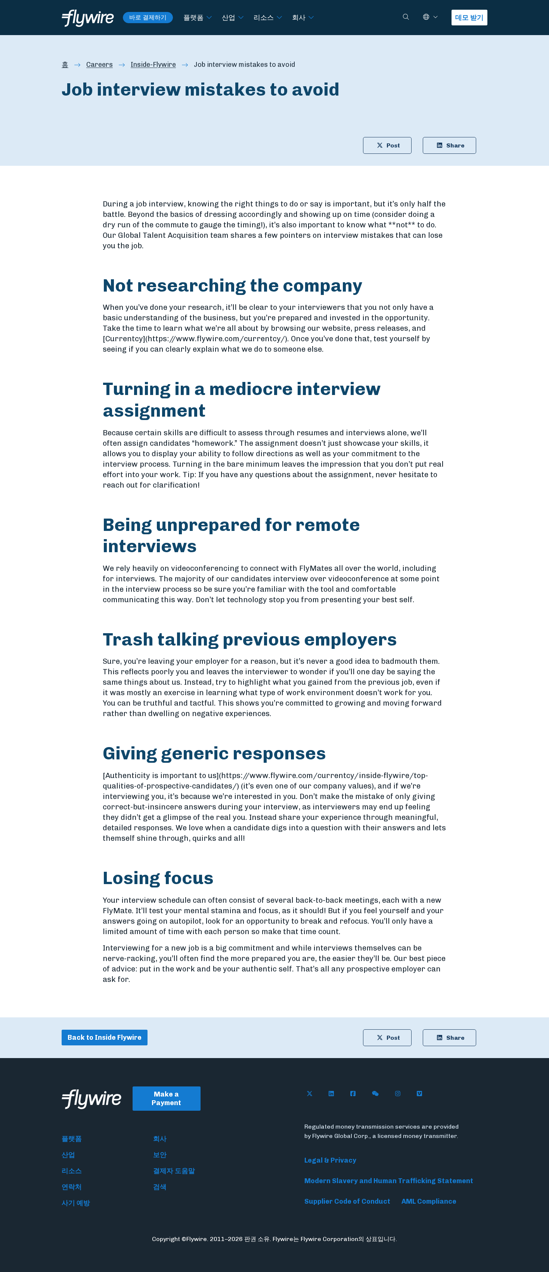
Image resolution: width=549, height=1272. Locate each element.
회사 (298, 17)
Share (455, 145)
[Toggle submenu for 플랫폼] (209, 17)
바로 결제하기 (148, 17)
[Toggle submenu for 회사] (311, 17)
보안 (160, 1155)
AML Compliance (428, 1201)
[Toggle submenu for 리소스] (279, 17)
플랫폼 (193, 17)
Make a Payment (166, 1098)
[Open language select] (435, 17)
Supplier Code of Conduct (347, 1201)
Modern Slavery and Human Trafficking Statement (388, 1181)
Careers (99, 64)
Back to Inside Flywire (105, 1037)
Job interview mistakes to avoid (244, 64)
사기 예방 (76, 1203)
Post (393, 145)
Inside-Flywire (153, 64)
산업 (228, 17)
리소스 (264, 17)
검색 (160, 1187)
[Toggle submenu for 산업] (241, 17)
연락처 (72, 1187)
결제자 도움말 (174, 1171)
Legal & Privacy (330, 1160)
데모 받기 (469, 17)
